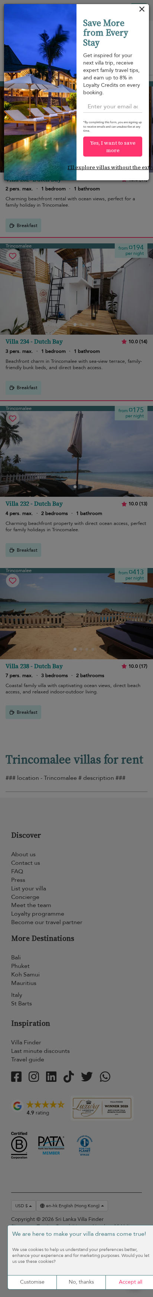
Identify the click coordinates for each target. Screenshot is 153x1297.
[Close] (142, 11)
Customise (32, 1281)
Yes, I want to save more (113, 146)
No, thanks (81, 1281)
